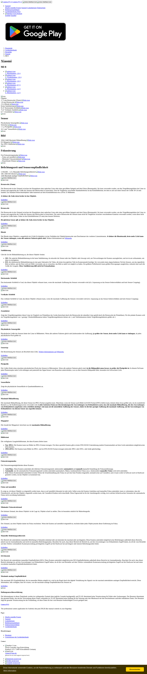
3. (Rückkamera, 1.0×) (13, 81)
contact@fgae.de (11, 653)
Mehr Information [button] (9, 671)
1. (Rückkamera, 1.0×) (13, 73)
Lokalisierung (32, 8)
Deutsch (19, 13)
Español (13, 15)
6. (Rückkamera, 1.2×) (13, 93)
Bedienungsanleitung (12, 10)
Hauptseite (8, 48)
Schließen (4, 200)
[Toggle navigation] (37, 2)
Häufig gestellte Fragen (13, 8)
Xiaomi (7, 54)
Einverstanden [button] (135, 669)
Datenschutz (41, 8)
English (7, 15)
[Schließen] (9, 178)
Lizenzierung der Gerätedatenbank (17, 637)
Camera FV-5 (17, 2)
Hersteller (8, 52)
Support (8, 6)
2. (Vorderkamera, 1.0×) (13, 77)
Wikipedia (68, 238)
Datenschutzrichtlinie (12, 625)
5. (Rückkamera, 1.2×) (13, 89)
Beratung (8, 635)
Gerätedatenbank (13, 12)
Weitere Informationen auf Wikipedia (51, 352)
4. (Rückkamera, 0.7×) (13, 85)
